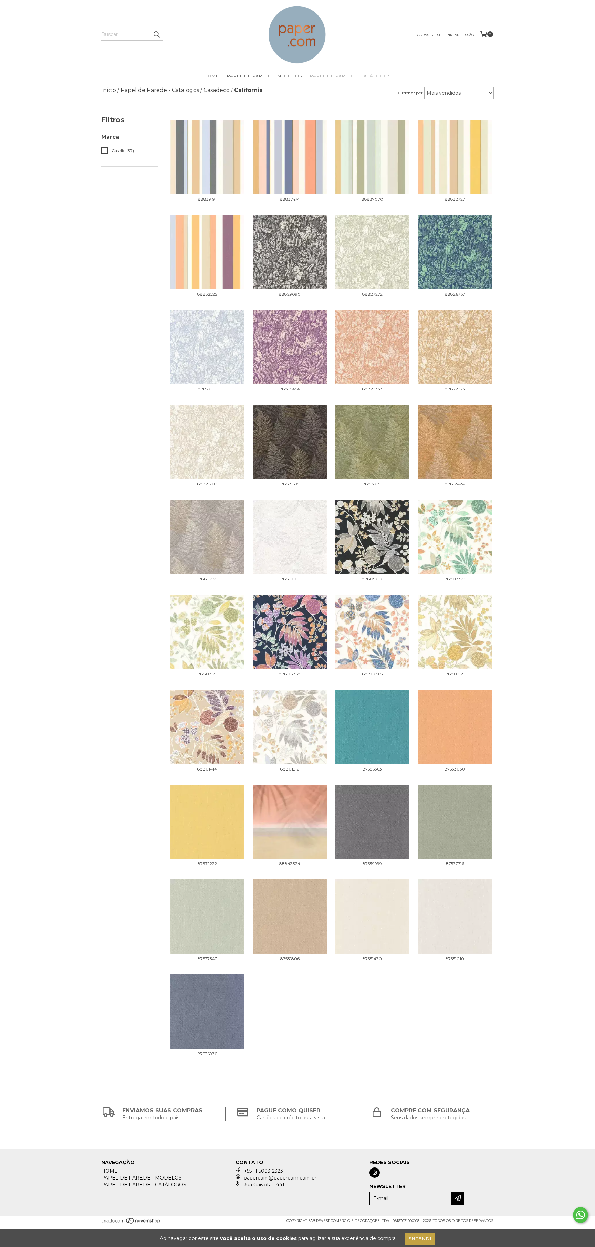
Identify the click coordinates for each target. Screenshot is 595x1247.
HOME (211, 75)
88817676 (372, 483)
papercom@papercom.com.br (280, 1178)
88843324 (289, 863)
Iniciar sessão (460, 35)
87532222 (207, 863)
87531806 (290, 958)
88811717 (207, 578)
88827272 (372, 294)
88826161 (207, 388)
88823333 (372, 388)
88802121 (455, 674)
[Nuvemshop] (131, 1222)
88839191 (207, 199)
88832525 (207, 294)
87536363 (372, 769)
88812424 (455, 483)
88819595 (290, 483)
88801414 (207, 769)
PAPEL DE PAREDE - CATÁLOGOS (350, 75)
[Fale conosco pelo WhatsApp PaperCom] (580, 1215)
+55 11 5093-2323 (263, 1171)
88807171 (207, 674)
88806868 (290, 674)
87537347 (207, 958)
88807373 (455, 578)
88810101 (290, 578)
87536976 (207, 1053)
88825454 (290, 388)
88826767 (455, 294)
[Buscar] (156, 34)
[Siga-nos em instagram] (374, 1172)
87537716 (455, 863)
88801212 (289, 769)
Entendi (420, 1238)
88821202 (207, 483)
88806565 (372, 674)
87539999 (372, 863)
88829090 (290, 294)
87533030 (455, 769)
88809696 (372, 578)
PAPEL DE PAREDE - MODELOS (264, 75)
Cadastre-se (429, 35)
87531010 (455, 958)
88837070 (372, 199)
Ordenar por (410, 92)
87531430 (372, 958)
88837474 (290, 199)
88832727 (455, 199)
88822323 (455, 388)
